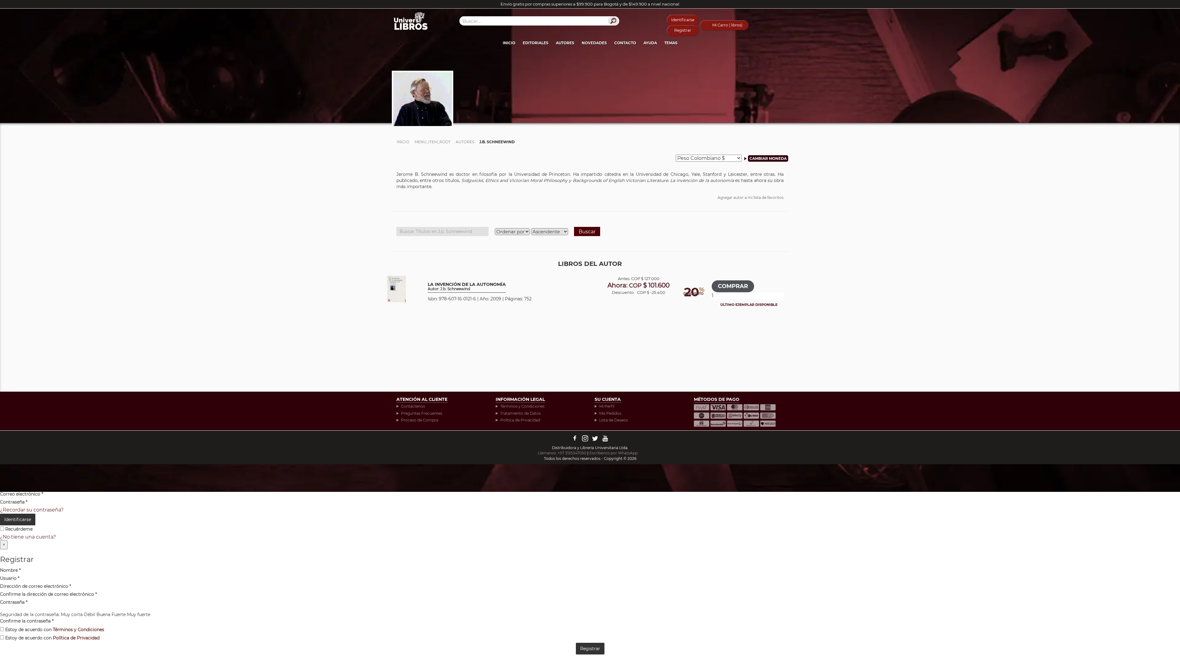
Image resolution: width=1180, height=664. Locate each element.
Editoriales (536, 43)
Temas (671, 43)
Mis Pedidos (610, 413)
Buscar (587, 232)
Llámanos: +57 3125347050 (562, 453)
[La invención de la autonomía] (396, 288)
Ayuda (650, 43)
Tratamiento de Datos (520, 413)
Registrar (682, 30)
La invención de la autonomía (467, 286)
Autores (565, 43)
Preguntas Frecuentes (421, 413)
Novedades (594, 43)
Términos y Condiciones (522, 406)
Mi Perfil (606, 406)
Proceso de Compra (419, 420)
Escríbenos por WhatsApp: (614, 453)
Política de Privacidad (520, 420)
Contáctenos (413, 406)
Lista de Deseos (613, 420)
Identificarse (682, 20)
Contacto (625, 43)
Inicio (509, 43)
